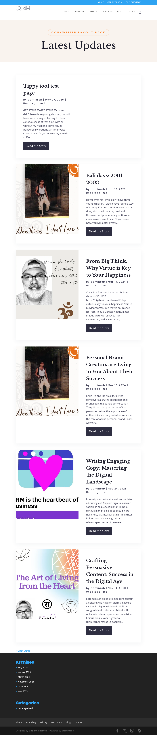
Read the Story (36, 145)
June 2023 (23, 691)
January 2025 (24, 672)
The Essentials (133, 2)
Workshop (56, 722)
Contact (79, 722)
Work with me (113, 2)
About (101, 2)
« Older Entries (23, 650)
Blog (68, 722)
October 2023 (25, 686)
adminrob (35, 99)
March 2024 (24, 676)
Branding (31, 722)
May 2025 (23, 667)
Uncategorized (34, 103)
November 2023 (26, 681)
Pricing (43, 722)
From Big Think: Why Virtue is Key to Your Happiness (108, 268)
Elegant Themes (38, 730)
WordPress (68, 730)
